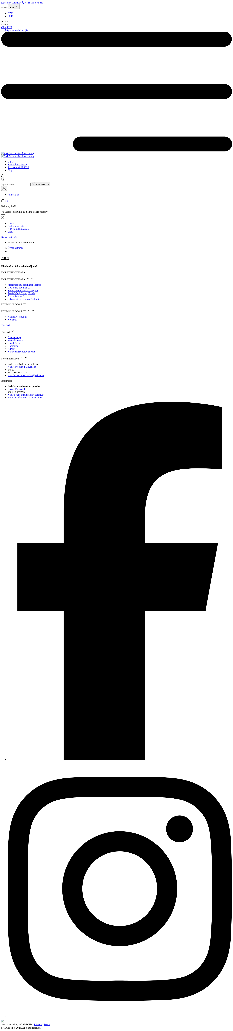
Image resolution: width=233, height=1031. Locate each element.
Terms (47, 1024)
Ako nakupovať (16, 296)
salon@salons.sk (12, 2)
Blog (10, 170)
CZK (10, 13)
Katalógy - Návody (17, 316)
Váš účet (5, 325)
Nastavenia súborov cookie (21, 351)
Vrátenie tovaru (15, 340)
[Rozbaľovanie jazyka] (4, 188)
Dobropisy (13, 346)
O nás (10, 161)
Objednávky (14, 343)
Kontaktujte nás (9, 237)
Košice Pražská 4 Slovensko (22, 366)
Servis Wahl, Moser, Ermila (21, 293)
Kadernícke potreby (17, 164)
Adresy (11, 348)
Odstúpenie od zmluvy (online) (23, 299)
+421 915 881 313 (33, 2)
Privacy (38, 1024)
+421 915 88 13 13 (25, 397)
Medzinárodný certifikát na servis (24, 284)
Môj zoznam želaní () (16, 30)
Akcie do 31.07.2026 (18, 167)
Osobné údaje (14, 337)
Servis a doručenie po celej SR (23, 290)
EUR (10, 16)
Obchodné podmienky (19, 287)
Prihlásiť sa (13, 194)
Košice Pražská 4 (16, 389)
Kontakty (12, 319)
